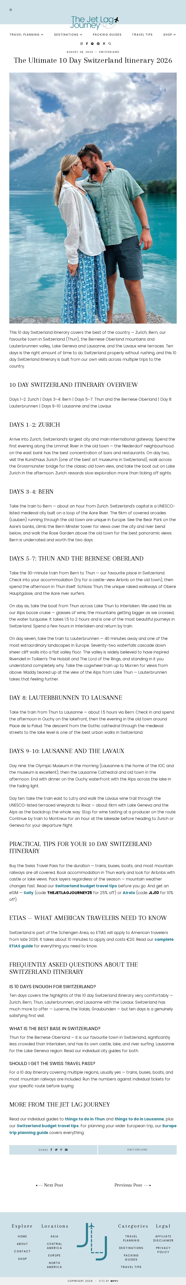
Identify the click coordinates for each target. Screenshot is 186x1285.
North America (54, 1265)
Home (22, 1236)
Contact (22, 1251)
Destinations (66, 35)
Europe (54, 1255)
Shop (167, 35)
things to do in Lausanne (139, 1119)
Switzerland (109, 52)
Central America (54, 1246)
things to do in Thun (85, 1119)
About (22, 1244)
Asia (55, 1236)
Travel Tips (142, 35)
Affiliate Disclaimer (163, 1238)
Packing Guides (107, 35)
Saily (29, 892)
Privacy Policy (163, 1250)
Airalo (129, 892)
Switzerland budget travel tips (86, 886)
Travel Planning (25, 35)
